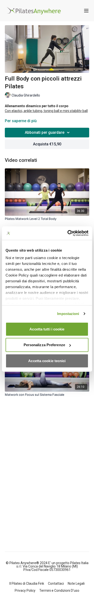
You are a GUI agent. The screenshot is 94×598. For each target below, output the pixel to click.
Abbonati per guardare (44, 132)
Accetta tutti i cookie (46, 329)
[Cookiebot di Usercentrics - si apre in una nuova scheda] (67, 233)
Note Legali (76, 583)
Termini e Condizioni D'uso (59, 590)
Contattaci (56, 583)
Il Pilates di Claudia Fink (26, 583)
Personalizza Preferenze (44, 345)
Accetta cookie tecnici (47, 361)
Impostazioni (68, 314)
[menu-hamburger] (86, 11)
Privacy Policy (25, 590)
